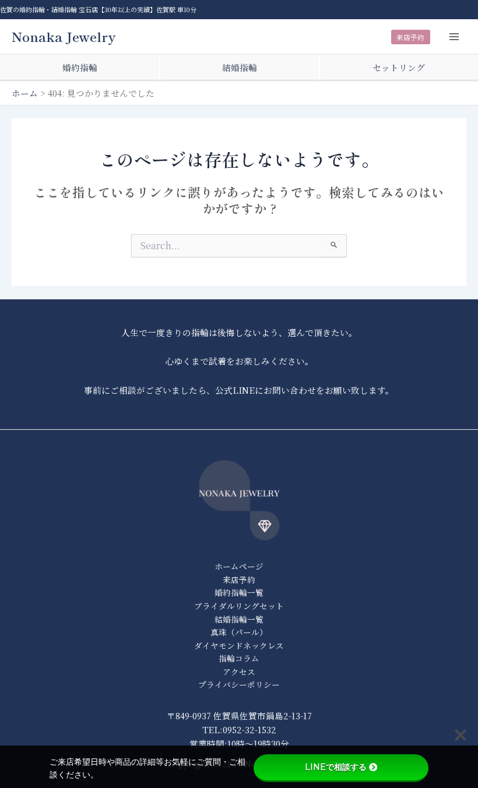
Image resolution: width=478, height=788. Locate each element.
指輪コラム (239, 658)
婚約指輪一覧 (239, 592)
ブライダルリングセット (239, 606)
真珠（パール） (239, 632)
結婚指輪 (239, 67)
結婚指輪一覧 (239, 619)
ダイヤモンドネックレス (239, 645)
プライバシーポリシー (239, 684)
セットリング (398, 67)
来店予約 (410, 37)
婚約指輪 (79, 67)
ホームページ (239, 566)
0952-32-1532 (249, 729)
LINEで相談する (336, 767)
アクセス (239, 671)
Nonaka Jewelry (64, 36)
